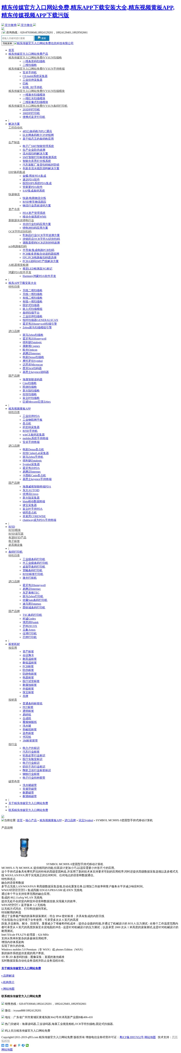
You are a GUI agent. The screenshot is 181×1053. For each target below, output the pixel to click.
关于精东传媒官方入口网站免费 (28, 803)
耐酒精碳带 (30, 796)
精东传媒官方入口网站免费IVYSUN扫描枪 (35, 57)
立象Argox (29, 629)
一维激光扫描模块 (34, 94)
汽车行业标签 (31, 751)
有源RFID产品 (17, 537)
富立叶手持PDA (33, 508)
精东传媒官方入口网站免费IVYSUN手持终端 (36, 68)
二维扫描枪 (30, 64)
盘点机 (27, 423)
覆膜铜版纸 (30, 722)
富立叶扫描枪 (31, 397)
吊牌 (25, 696)
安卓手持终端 (31, 442)
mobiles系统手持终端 (35, 438)
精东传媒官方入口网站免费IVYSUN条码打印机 (38, 105)
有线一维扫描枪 (32, 301)
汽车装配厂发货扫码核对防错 (41, 164)
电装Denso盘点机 (33, 449)
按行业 (12, 744)
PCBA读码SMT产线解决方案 (41, 261)
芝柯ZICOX (30, 626)
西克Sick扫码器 (32, 368)
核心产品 (31, 820)
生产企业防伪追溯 (34, 149)
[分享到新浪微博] (15, 1045)
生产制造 (14, 142)
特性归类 (14, 286)
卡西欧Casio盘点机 (34, 475)
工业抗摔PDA (31, 416)
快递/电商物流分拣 (34, 198)
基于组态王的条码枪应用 (38, 138)
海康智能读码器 (32, 379)
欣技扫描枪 (30, 394)
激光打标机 (30, 577)
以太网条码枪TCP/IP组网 (38, 134)
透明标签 (28, 710)
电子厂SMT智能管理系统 (38, 146)
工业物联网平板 (32, 419)
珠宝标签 (28, 692)
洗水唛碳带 (30, 785)
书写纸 (27, 736)
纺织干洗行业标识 (34, 766)
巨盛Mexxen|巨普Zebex (37, 401)
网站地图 (150, 1037)
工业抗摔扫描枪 (32, 316)
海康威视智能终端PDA (37, 486)
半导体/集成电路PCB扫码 (38, 250)
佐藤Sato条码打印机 (35, 600)
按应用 (12, 647)
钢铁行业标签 (31, 773)
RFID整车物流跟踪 (34, 201)
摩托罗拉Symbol (33, 360)
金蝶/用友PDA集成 (34, 175)
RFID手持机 (30, 430)
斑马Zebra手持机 (33, 456)
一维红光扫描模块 (34, 98)
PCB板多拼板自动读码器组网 (41, 253)
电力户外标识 (31, 747)
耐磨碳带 (28, 792)
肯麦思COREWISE (34, 516)
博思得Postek (31, 622)
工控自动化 (15, 127)
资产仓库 (14, 209)
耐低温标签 (30, 662)
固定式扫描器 (31, 305)
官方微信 (26, 25)
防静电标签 (30, 673)
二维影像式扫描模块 (35, 102)
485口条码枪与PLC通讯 (37, 131)
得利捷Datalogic (32, 342)
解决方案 (14, 123)
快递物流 (14, 194)
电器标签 (28, 677)
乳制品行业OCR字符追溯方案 (41, 235)
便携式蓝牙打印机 (34, 116)
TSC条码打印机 (32, 614)
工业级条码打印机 (34, 559)
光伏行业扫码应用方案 (37, 224)
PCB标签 (28, 666)
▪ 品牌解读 (7, 975)
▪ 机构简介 (7, 982)
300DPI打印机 (31, 113)
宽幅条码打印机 (32, 570)
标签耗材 (14, 644)
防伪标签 (28, 670)
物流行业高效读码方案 (37, 205)
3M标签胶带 (30, 740)
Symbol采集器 (31, 464)
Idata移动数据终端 (34, 501)
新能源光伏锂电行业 (21, 220)
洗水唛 (27, 725)
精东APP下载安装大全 (22, 282)
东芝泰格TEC (31, 592)
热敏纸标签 (30, 729)
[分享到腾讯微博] (19, 1045)
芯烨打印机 (30, 637)
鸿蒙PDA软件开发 (19, 272)
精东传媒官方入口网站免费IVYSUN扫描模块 (36, 90)
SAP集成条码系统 (34, 190)
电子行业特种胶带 (34, 777)
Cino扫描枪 (30, 383)
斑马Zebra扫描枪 (33, 334)
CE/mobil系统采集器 (35, 76)
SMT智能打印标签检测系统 (40, 157)
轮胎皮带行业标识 (34, 755)
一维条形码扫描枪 (34, 61)
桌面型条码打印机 (34, 566)
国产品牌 (14, 375)
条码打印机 (15, 551)
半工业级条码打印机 (35, 562)
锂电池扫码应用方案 (35, 227)
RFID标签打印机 (33, 574)
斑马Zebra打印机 (33, 596)
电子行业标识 (31, 762)
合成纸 (27, 718)
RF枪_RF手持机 (32, 87)
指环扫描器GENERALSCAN (40, 320)
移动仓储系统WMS (34, 216)
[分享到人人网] (23, 1045)
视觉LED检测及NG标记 (37, 268)
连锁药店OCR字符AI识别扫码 (41, 238)
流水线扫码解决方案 (35, 153)
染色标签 (28, 733)
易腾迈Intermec (32, 353)
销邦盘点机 (30, 512)
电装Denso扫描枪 (33, 357)
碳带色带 (14, 781)
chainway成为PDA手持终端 (39, 519)
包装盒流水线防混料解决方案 (41, 168)
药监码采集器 (31, 427)
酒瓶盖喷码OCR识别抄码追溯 (41, 242)
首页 (11, 50)
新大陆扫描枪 (31, 390)
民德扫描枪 (30, 386)
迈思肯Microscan (33, 364)
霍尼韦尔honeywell (34, 585)
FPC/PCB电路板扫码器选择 (40, 257)
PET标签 (28, 707)
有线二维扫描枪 (32, 297)
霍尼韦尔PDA (31, 467)
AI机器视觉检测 (18, 264)
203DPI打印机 (31, 109)
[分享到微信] (27, 1045)
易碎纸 (27, 714)
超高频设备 (15, 544)
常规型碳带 (30, 788)
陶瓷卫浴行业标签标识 (37, 770)
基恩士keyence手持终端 (37, 479)
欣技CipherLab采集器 (36, 453)
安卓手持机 (30, 72)
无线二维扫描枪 (32, 290)
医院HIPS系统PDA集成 (37, 183)
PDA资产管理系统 (34, 212)
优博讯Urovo (30, 493)
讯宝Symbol (86, 820)
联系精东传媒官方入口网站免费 (28, 810)
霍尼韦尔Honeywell (34, 338)
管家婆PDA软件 (33, 186)
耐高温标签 (30, 658)
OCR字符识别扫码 (19, 231)
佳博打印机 (30, 633)
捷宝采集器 (30, 505)
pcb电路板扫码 (17, 246)
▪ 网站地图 (7, 988)
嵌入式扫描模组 (32, 308)
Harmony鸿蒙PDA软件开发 (39, 276)
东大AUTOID (31, 490)
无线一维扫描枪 (32, 294)
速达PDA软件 (31, 179)
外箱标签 (28, 688)
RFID (11, 526)
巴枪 (25, 83)
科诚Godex (29, 618)
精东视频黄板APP (19, 408)
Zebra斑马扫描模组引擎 (37, 327)
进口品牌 (14, 331)
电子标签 (14, 541)
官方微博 (10, 25)
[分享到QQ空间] (11, 1045)
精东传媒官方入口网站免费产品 (28, 53)
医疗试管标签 (31, 681)
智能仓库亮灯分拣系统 (37, 160)
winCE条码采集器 (34, 434)
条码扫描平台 (31, 312)
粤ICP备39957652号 (131, 1037)
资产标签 (28, 651)
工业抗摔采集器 (32, 79)
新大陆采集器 (31, 497)
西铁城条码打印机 (34, 607)
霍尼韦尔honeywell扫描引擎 (40, 323)
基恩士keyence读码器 (36, 372)
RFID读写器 (16, 533)
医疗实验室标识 (32, 759)
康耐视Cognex (31, 346)
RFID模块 (14, 530)
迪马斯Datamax (32, 603)
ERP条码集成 (16, 172)
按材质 (12, 699)
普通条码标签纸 (32, 703)
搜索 (43, 38)
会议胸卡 (28, 655)
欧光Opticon (30, 349)
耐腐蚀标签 (30, 684)
